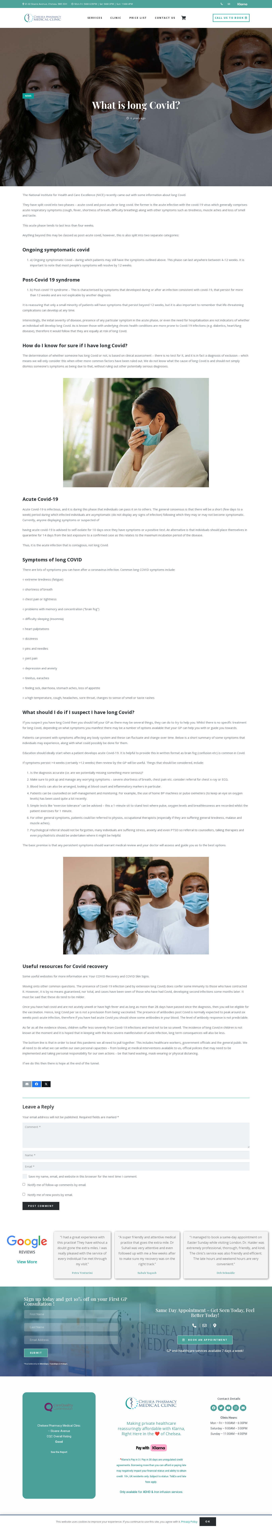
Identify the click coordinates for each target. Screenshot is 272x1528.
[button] (103, 18)
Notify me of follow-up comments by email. (56, 1185)
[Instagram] (236, 1408)
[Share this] (36, 1084)
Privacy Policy (189, 1521)
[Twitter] (221, 1408)
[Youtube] (228, 1408)
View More (27, 1261)
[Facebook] (213, 1408)
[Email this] (27, 1084)
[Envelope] (243, 1408)
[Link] (222, 3)
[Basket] (183, 18)
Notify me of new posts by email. (50, 1195)
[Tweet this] (46, 1084)
